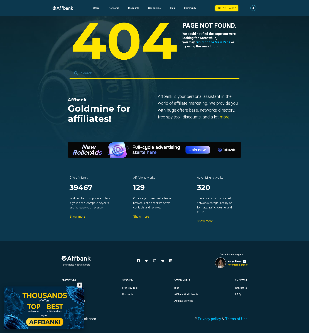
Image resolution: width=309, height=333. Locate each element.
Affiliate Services (183, 301)
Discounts (133, 8)
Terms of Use (236, 319)
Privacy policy (209, 319)
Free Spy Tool (130, 288)
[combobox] (154, 73)
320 (203, 188)
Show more (77, 216)
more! (225, 117)
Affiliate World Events (186, 294)
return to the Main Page (212, 42)
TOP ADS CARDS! (227, 8)
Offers (95, 8)
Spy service (154, 8)
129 (139, 188)
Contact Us (241, 288)
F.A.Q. (238, 294)
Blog (172, 8)
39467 (81, 188)
